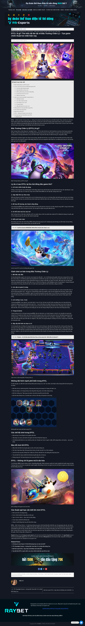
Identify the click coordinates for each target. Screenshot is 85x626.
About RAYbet (64, 608)
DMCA (60, 615)
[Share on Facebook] (39, 569)
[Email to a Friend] (44, 569)
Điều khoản (40, 615)
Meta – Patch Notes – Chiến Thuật (31, 31)
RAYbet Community (55, 608)
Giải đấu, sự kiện (27, 9)
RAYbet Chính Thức (71, 9)
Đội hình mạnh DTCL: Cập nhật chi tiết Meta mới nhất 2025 (27, 548)
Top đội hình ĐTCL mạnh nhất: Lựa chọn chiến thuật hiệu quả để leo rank (31, 551)
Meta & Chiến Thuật (39, 9)
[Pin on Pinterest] (46, 569)
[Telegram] (81, 622)
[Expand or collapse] (72, 82)
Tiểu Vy (25, 40)
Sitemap (56, 615)
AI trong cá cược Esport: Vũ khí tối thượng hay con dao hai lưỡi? (28, 544)
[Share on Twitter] (41, 569)
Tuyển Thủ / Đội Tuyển (53, 9)
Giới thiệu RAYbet (27, 615)
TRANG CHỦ (11, 9)
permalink (20, 575)
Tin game (18, 9)
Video (62, 9)
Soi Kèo (41, 31)
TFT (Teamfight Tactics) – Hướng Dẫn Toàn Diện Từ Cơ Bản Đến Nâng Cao (31, 546)
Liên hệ (34, 615)
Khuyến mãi (21, 31)
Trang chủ (15, 29)
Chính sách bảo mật (48, 615)
